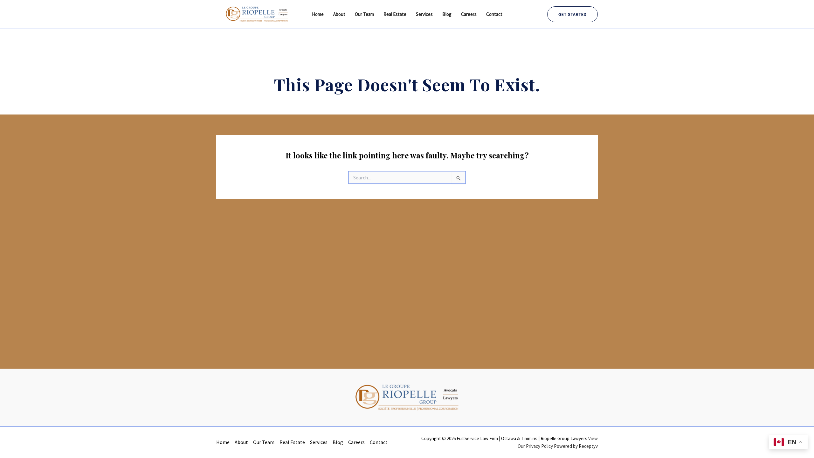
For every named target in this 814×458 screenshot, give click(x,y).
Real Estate (394, 14)
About (339, 14)
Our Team (364, 14)
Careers (469, 14)
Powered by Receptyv (576, 446)
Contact (494, 14)
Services (424, 14)
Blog (447, 14)
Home (318, 14)
